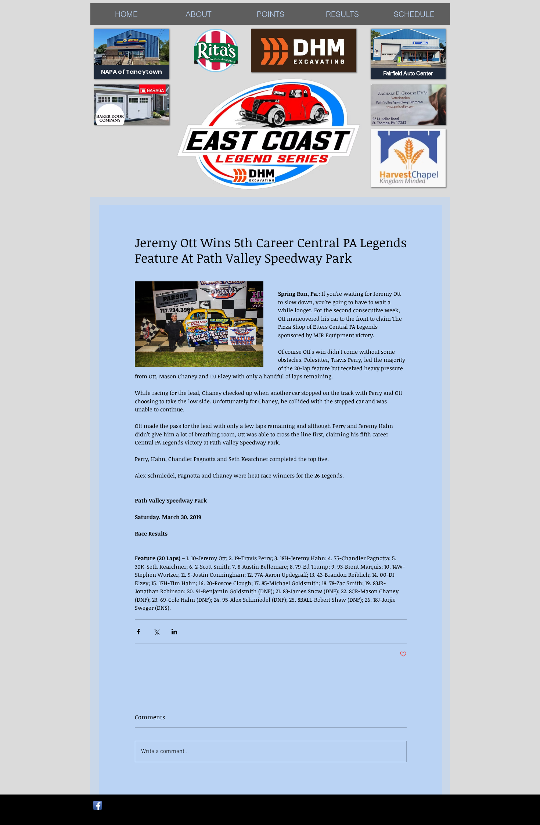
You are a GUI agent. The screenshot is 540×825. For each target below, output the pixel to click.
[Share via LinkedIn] (174, 631)
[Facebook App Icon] (97, 805)
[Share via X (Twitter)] (156, 631)
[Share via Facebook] (138, 631)
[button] (342, 14)
